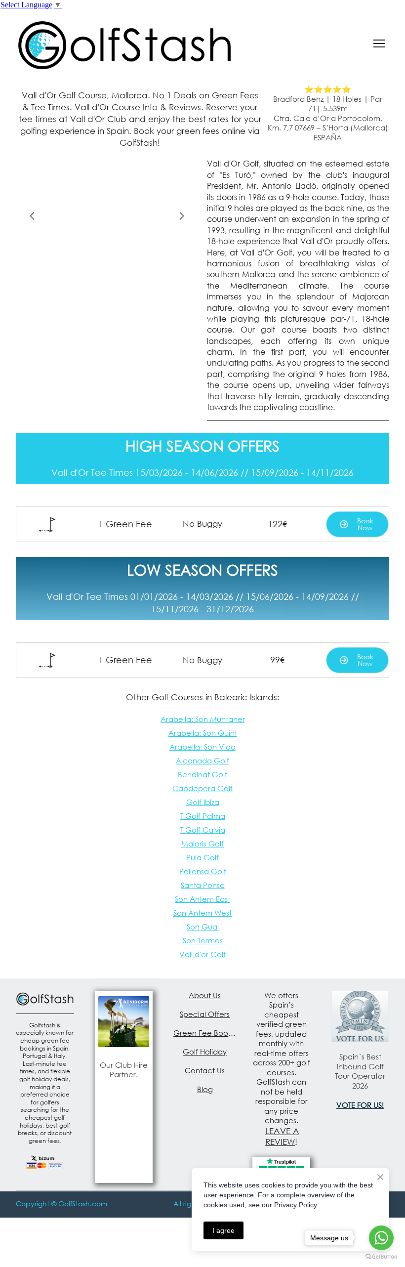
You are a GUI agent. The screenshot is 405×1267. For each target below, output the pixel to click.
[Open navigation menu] (379, 43)
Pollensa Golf (202, 871)
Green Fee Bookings (205, 1032)
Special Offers (205, 1014)
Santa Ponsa (203, 885)
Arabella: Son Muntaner (203, 719)
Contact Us (205, 1070)
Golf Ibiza (202, 802)
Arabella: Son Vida (202, 746)
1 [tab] (85, 260)
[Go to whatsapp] (381, 1237)
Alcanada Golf (202, 760)
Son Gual (203, 926)
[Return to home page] (125, 43)
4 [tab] (129, 260)
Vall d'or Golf (202, 954)
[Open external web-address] (124, 1022)
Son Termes (203, 940)
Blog (205, 1089)
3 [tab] (114, 260)
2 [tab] (99, 260)
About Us (205, 995)
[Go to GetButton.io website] (381, 1257)
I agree (223, 1230)
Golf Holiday (205, 1051)
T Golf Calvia (202, 829)
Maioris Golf (202, 843)
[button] (357, 524)
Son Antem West (202, 912)
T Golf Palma (202, 815)
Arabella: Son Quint (202, 732)
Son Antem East (202, 898)
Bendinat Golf (202, 774)
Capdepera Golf (202, 788)
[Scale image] (107, 214)
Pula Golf (202, 857)
